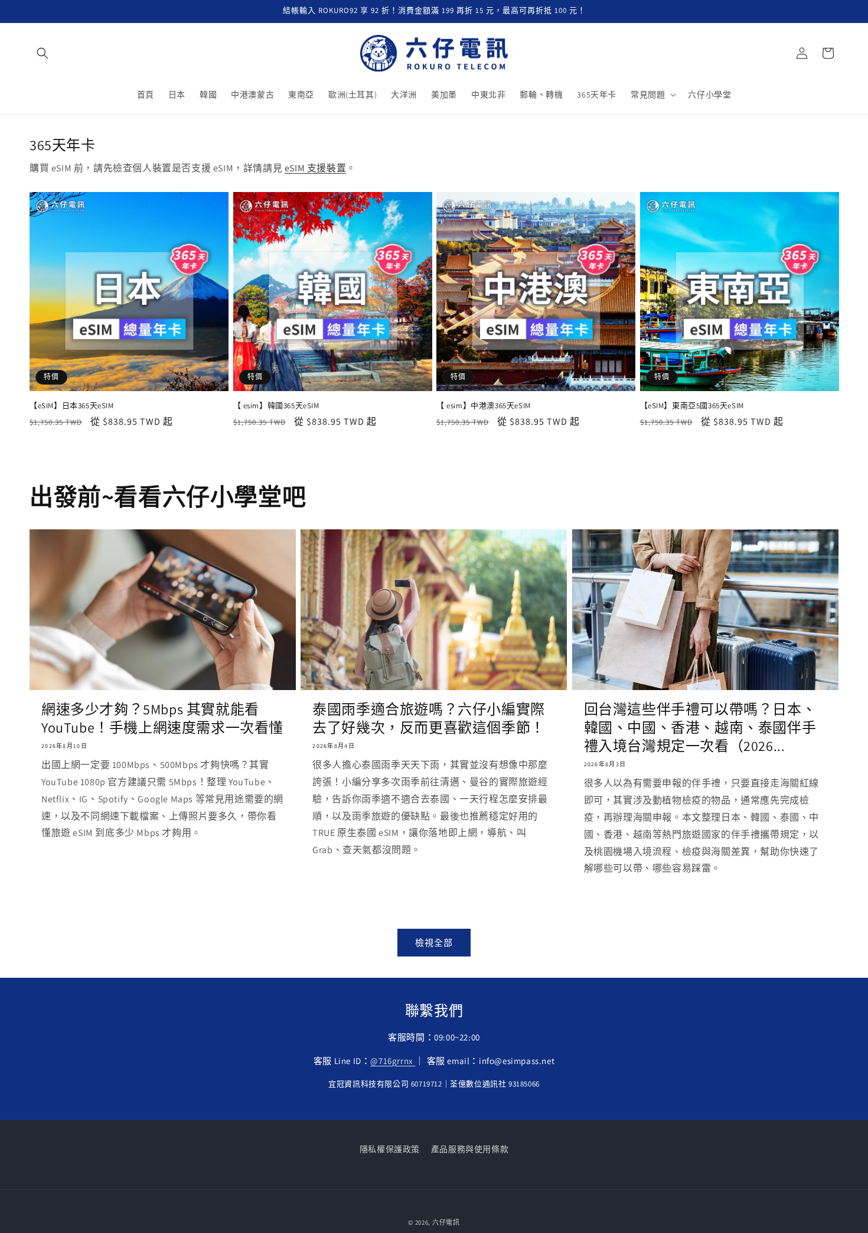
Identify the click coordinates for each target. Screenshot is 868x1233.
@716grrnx (392, 1060)
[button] (43, 53)
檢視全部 (434, 942)
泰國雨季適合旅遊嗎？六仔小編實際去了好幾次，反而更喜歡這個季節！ (428, 718)
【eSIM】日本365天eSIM (72, 406)
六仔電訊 (446, 1222)
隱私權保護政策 (390, 1149)
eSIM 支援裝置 (315, 168)
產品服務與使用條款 (469, 1149)
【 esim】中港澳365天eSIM (483, 406)
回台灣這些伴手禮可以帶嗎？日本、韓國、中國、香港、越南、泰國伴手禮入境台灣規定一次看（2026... (700, 727)
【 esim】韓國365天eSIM (276, 406)
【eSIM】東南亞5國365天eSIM (692, 406)
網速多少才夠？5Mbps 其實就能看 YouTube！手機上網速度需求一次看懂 (162, 718)
